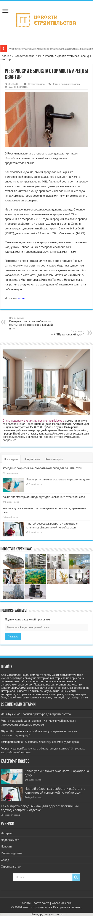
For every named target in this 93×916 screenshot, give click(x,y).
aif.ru (21, 298)
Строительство (24, 56)
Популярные (32, 459)
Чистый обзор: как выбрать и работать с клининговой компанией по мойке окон (55, 790)
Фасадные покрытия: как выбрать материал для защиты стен (42, 468)
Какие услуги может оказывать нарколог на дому (58, 479)
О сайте (26, 903)
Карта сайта (41, 903)
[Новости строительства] (46, 20)
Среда (5, 859)
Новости (6, 846)
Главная (5, 56)
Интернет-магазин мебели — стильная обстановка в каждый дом (31, 323)
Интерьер (7, 833)
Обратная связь (62, 903)
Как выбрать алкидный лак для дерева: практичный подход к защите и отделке (40, 808)
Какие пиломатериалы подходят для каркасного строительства (44, 497)
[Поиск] (76, 877)
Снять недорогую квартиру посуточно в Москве (33, 420)
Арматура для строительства (51, 714)
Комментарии (54, 459)
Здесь (76, 436)
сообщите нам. (78, 697)
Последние (11, 459)
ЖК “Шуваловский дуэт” (67, 333)
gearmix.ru (56, 914)
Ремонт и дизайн (11, 853)
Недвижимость (10, 839)
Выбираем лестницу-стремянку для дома (52, 741)
